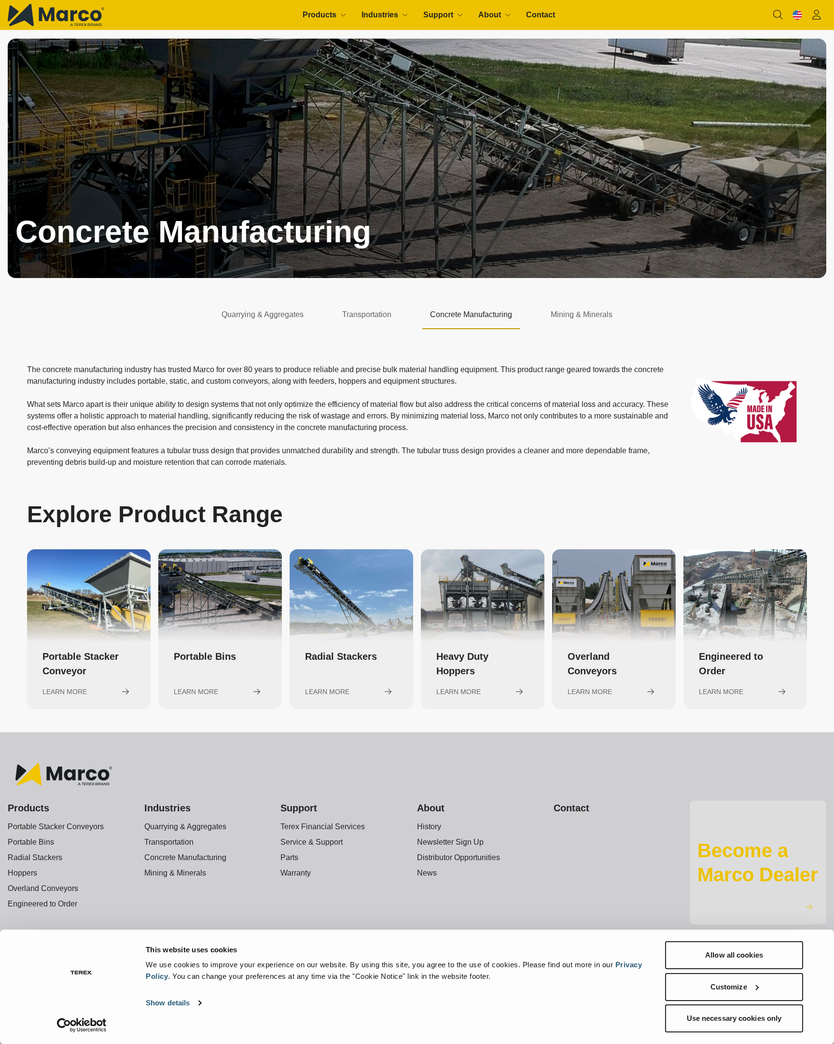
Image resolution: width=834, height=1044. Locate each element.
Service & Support (311, 842)
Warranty (295, 873)
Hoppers (22, 873)
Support (298, 808)
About (431, 808)
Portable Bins (31, 842)
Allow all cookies (734, 955)
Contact (571, 808)
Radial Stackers (35, 857)
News (427, 873)
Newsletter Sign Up (450, 842)
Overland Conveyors (43, 888)
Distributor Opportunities (458, 857)
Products (28, 808)
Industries (167, 808)
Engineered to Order (42, 904)
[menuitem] (324, 15)
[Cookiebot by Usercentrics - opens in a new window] (82, 1025)
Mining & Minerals (175, 873)
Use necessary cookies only (734, 1018)
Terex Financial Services (322, 826)
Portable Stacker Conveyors (56, 826)
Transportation (169, 842)
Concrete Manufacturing (185, 857)
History (429, 826)
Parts (289, 857)
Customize (728, 987)
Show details (168, 1003)
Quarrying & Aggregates (185, 826)
